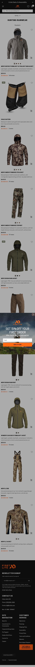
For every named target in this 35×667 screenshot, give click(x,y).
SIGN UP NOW (18, 344)
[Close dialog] (33, 314)
